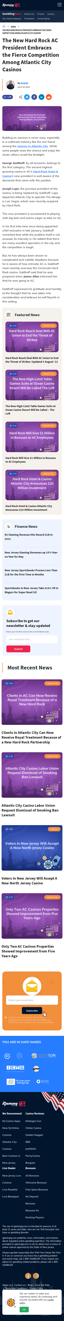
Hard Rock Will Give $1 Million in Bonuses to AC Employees (30, 459)
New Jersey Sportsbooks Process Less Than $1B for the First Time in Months (31, 572)
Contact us (19, 1285)
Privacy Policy (36, 1288)
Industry (50, 14)
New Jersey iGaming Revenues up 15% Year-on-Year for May (31, 554)
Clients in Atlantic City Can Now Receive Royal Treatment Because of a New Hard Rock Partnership (31, 737)
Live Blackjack (10, 1196)
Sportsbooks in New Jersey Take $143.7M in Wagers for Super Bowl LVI (31, 590)
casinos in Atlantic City (32, 146)
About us (6, 1285)
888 (27, 1141)
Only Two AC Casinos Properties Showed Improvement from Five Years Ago (28, 951)
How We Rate (42, 1285)
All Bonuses (32, 1175)
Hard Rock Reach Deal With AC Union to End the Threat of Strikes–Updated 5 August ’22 (31, 359)
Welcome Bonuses (36, 1182)
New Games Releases (11, 18)
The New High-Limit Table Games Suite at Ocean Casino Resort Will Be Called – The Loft (30, 409)
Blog (30, 1285)
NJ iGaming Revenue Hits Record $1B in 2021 (29, 537)
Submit (18, 648)
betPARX (30, 1148)
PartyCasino (32, 1155)
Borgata (30, 1162)
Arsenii (24, 82)
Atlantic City (29, 14)
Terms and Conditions (16, 1288)
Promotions (29, 18)
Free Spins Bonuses (36, 1189)
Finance (40, 14)
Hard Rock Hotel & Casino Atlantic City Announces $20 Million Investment (28, 508)
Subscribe (32, 1010)
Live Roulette (10, 1189)
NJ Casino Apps (11, 1120)
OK (24, 1309)
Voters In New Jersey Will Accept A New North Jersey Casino (29, 880)
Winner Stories (43, 18)
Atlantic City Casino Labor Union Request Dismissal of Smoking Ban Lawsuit (30, 810)
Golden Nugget (34, 1134)
